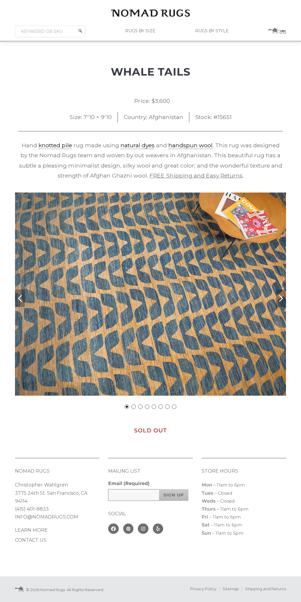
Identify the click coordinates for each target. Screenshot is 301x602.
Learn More (31, 530)
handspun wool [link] (190, 145)
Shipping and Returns (265, 589)
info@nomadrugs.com (46, 517)
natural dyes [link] (138, 145)
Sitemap (231, 589)
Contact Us (30, 540)
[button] (80, 31)
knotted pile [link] (55, 145)
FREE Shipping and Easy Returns (196, 175)
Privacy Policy (203, 589)
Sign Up (173, 495)
